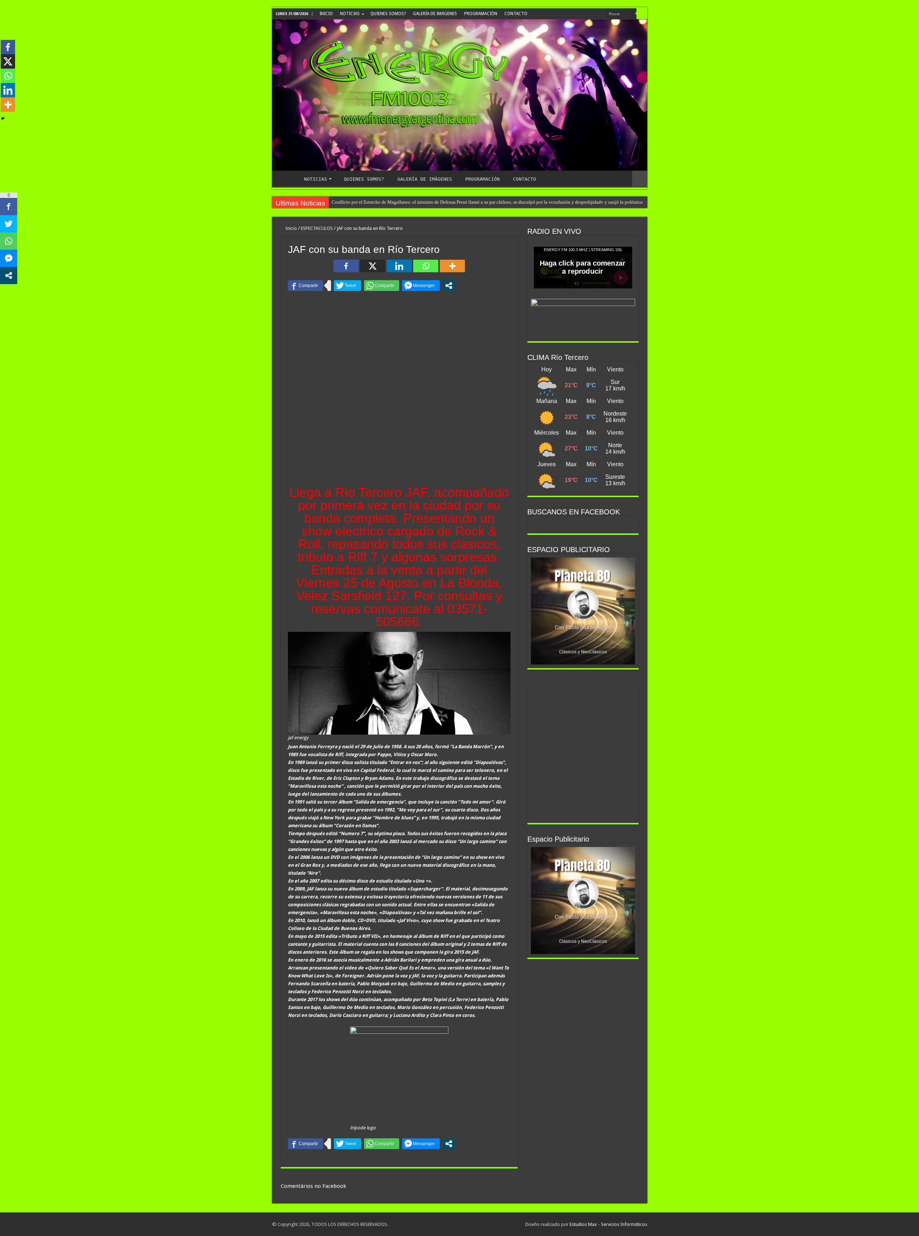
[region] (583, 611)
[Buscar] (641, 13)
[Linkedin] (399, 266)
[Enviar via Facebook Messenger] (421, 285)
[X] (372, 266)
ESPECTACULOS (317, 228)
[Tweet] (347, 285)
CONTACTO (515, 13)
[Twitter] (590, 14)
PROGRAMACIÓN (480, 13)
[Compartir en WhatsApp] (381, 285)
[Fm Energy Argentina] (459, 95)
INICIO (326, 13)
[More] (452, 266)
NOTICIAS (350, 13)
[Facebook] (583, 14)
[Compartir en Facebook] (305, 285)
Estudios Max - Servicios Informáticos (608, 1224)
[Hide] (3, 118)
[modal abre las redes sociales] (449, 285)
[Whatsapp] (425, 266)
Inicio (290, 228)
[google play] (597, 14)
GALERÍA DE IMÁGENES (435, 13)
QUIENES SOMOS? (388, 13)
